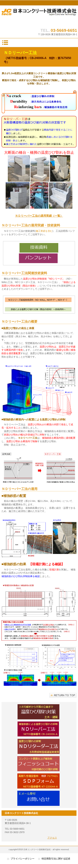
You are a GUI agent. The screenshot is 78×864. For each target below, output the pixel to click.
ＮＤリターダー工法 (39, 746)
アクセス (52, 837)
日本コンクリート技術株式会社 (39, 16)
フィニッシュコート (39, 763)
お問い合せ (39, 798)
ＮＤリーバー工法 (39, 729)
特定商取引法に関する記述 (56, 858)
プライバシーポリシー (22, 858)
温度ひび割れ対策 (39, 711)
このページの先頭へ (62, 695)
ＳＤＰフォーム (39, 781)
